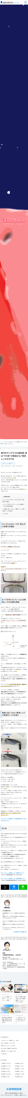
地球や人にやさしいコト (7, 1045)
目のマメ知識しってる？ (7, 1043)
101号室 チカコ (4, 1063)
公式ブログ (6, 442)
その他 (2, 1053)
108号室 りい (18, 1071)
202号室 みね (18, 1076)
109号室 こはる (4, 1074)
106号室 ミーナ (18, 1068)
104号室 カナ (18, 1066)
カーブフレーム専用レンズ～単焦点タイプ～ (13, 873)
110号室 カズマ (18, 1074)
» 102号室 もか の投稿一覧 (19, 931)
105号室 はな (4, 1068)
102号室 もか (18, 1063)
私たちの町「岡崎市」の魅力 (8, 1048)
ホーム (1, 442)
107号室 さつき (4, 1071)
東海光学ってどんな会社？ (7, 1051)
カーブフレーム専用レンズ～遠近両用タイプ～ (13, 878)
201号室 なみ (4, 1076)
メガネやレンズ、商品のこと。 (8, 463)
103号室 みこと (4, 1066)
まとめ (5, 514)
